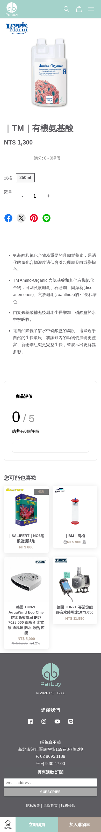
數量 (8, 191)
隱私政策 (33, 806)
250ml (25, 177)
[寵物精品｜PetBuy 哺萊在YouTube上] (57, 724)
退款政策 (50, 806)
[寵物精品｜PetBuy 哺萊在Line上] (70, 724)
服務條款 (68, 806)
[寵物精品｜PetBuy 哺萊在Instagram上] (43, 724)
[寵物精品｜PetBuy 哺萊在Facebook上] (30, 724)
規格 (8, 178)
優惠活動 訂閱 (50, 772)
